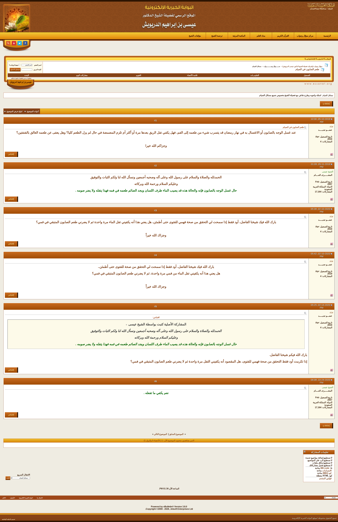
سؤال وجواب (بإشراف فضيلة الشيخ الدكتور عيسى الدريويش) (302, 66)
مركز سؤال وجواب (305, 36)
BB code (325, 468)
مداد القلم (261, 36)
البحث (26, 75)
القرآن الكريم (283, 36)
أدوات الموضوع (33, 111)
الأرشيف (12, 498)
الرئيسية (327, 36)
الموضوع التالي (160, 434)
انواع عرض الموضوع (14, 111)
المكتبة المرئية (239, 36)
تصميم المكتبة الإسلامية (8, 519)
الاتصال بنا (40, 498)
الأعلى (4, 498)
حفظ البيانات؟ (13, 65)
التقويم (138, 75)
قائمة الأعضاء (192, 75)
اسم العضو (37, 65)
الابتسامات (327, 470)
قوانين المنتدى (325, 478)
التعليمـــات (254, 75)
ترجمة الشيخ (216, 36)
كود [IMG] (327, 473)
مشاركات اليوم (82, 75)
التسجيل (307, 75)
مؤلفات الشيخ (195, 36)
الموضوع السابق (176, 434)
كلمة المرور (37, 69)
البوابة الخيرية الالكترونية (26, 498)
